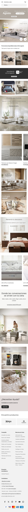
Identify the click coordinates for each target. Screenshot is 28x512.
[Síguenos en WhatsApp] (23, 502)
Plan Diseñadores (19, 444)
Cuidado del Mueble (19, 439)
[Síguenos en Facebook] (5, 502)
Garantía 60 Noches (19, 441)
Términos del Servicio (6, 455)
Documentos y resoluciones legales (19, 457)
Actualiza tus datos (5, 435)
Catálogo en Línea (19, 449)
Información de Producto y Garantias (20, 435)
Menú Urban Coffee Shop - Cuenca (19, 464)
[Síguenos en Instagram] (12, 502)
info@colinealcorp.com (6, 483)
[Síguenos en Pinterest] (16, 502)
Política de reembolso (6, 446)
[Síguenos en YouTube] (19, 502)
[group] (14, 14)
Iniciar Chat (5, 406)
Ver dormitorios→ (14, 226)
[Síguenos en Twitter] (8, 502)
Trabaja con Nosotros (20, 460)
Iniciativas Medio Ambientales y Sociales (6, 440)
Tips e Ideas (18, 446)
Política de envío (5, 449)
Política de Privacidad (6, 444)
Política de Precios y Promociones (5, 452)
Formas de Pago (19, 451)
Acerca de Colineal (5, 437)
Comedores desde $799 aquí (14, 304)
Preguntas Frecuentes (20, 454)
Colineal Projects (5, 473)
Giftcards (3, 458)
